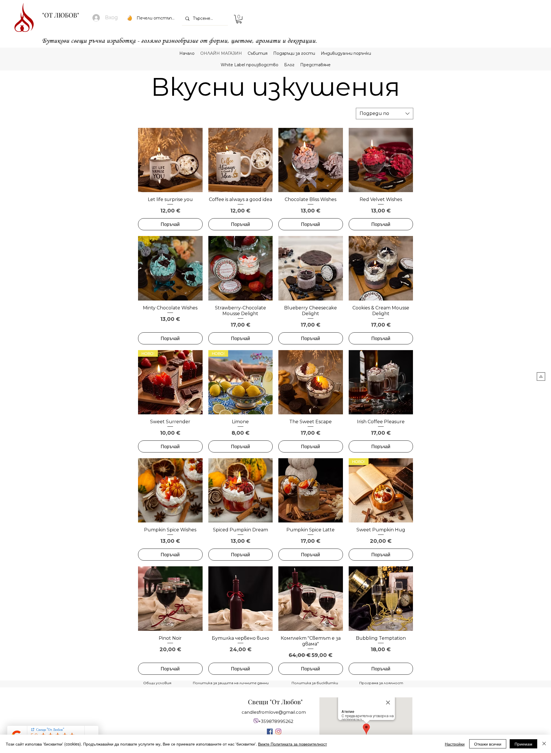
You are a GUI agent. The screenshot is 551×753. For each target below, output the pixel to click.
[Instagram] (278, 731)
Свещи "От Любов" (275, 701)
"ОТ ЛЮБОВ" (60, 15)
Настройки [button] (455, 744)
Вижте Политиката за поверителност (292, 744)
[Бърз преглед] (170, 160)
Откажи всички (487, 744)
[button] (239, 19)
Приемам (523, 744)
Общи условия (157, 683)
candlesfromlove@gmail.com (274, 712)
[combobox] (384, 113)
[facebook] (270, 731)
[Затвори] (544, 743)
